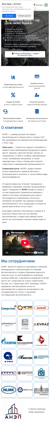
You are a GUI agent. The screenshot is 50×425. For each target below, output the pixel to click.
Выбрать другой (24, 16)
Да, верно (9, 16)
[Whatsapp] (46, 5)
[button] (3, 38)
